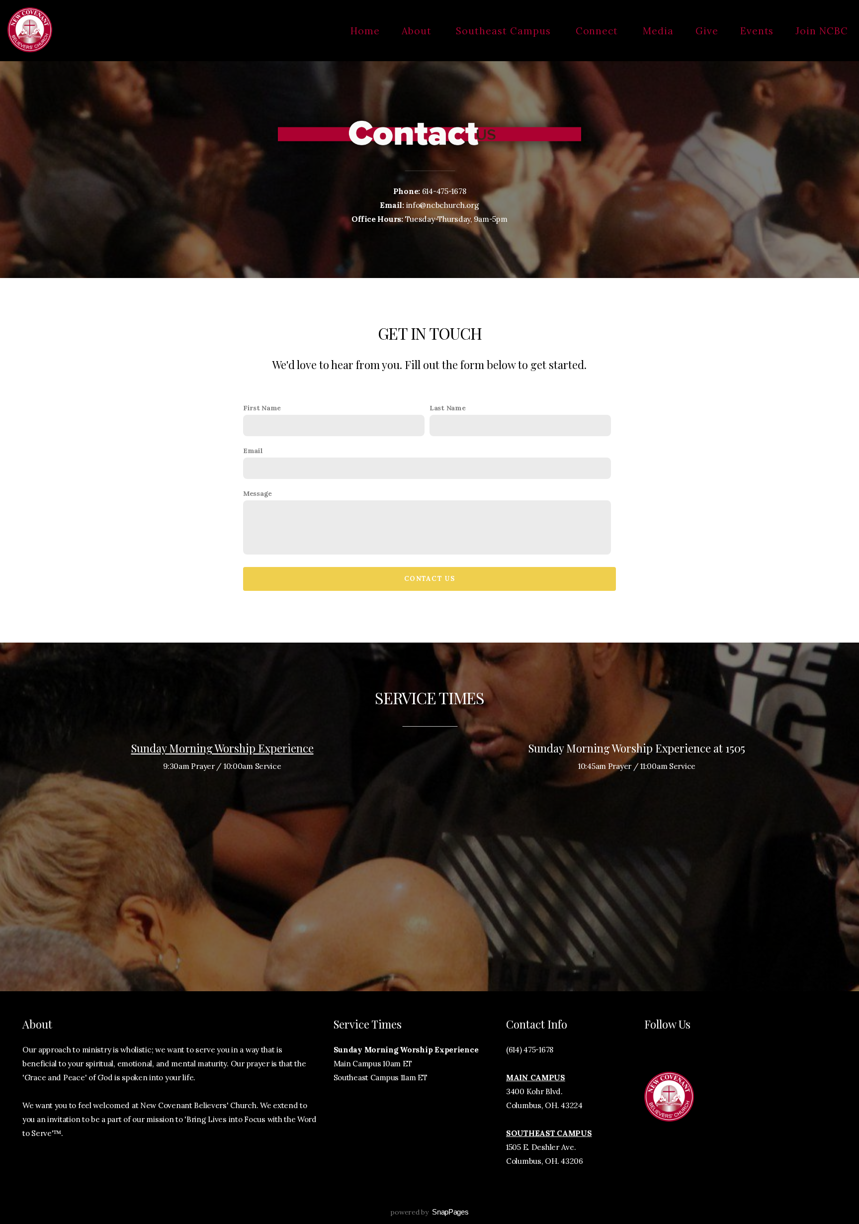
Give (706, 31)
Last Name (447, 407)
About (418, 31)
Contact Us (429, 578)
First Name (262, 407)
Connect (598, 31)
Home (365, 31)
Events (757, 31)
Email (253, 450)
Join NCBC (821, 31)
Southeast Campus (504, 31)
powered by (429, 1212)
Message (257, 493)
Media (658, 31)
